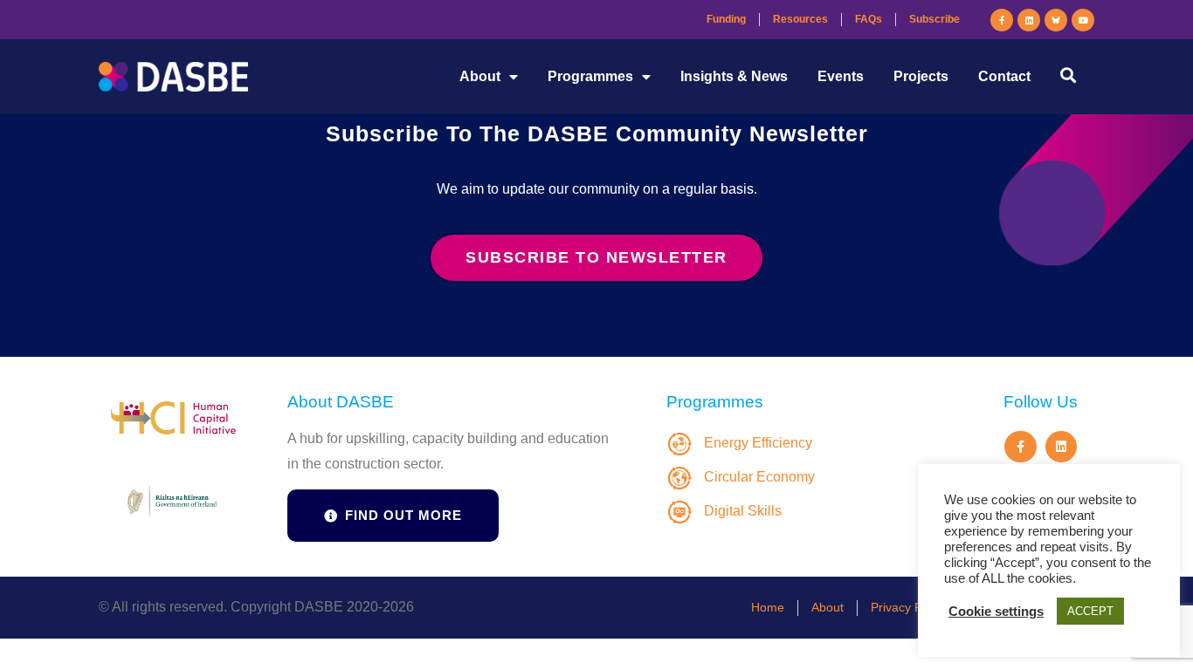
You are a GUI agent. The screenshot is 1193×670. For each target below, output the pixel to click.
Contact (1004, 76)
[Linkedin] (1028, 20)
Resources (800, 19)
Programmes (590, 76)
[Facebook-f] (1001, 20)
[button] (1067, 74)
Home (767, 607)
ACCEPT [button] (1090, 611)
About (479, 76)
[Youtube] (1083, 20)
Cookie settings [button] (996, 612)
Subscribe (934, 19)
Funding (726, 19)
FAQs (868, 19)
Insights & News (734, 76)
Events (840, 76)
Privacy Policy (909, 607)
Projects (920, 76)
